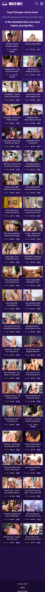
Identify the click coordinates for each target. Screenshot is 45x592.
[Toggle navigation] (41, 3)
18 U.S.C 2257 (22, 584)
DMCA (22, 588)
